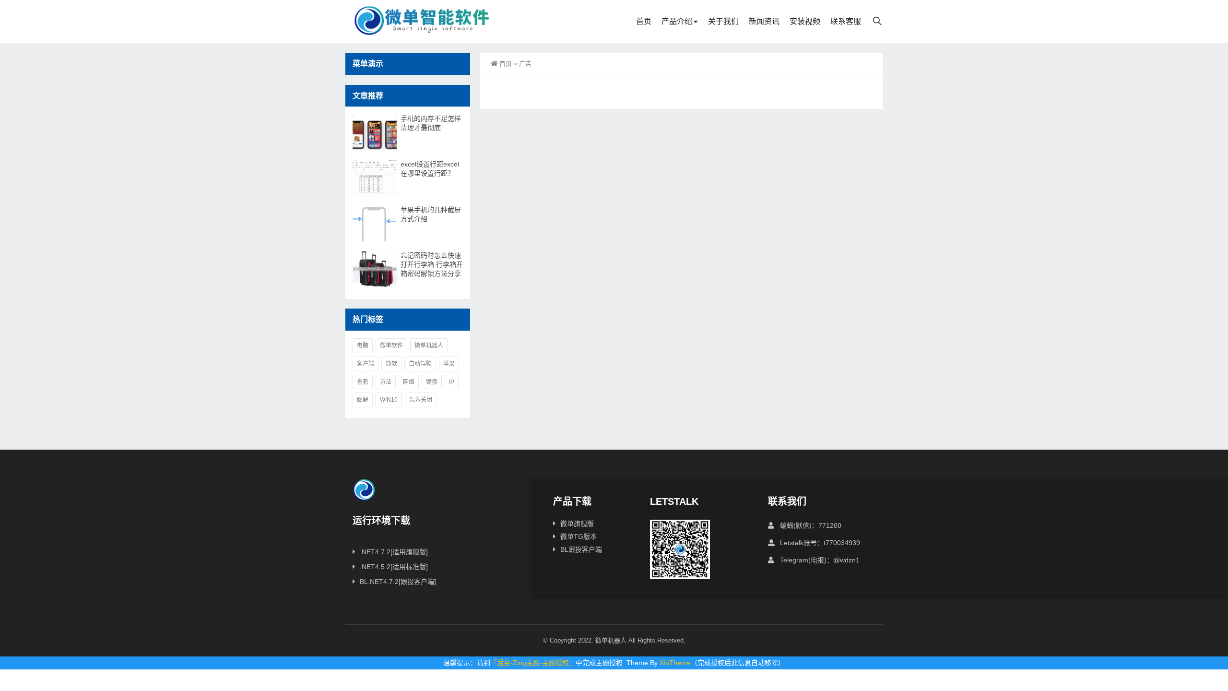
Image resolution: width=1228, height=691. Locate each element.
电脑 (362, 345)
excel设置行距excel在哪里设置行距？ (430, 168)
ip (451, 382)
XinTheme (675, 663)
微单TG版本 (578, 536)
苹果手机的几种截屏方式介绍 (431, 214)
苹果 (449, 363)
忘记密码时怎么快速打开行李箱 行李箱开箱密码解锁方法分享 (432, 264)
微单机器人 (428, 345)
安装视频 (805, 21)
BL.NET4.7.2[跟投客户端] (398, 581)
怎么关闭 (420, 399)
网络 (408, 382)
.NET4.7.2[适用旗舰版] (394, 552)
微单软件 (391, 345)
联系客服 (845, 21)
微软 (391, 363)
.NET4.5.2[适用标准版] (394, 567)
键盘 (431, 382)
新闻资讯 (764, 21)
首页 (643, 21)
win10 (389, 399)
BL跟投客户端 (581, 549)
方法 (385, 382)
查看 (362, 382)
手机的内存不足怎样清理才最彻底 (431, 123)
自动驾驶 (420, 363)
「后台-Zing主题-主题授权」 (533, 663)
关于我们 (723, 21)
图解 (362, 399)
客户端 (365, 363)
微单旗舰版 (577, 523)
